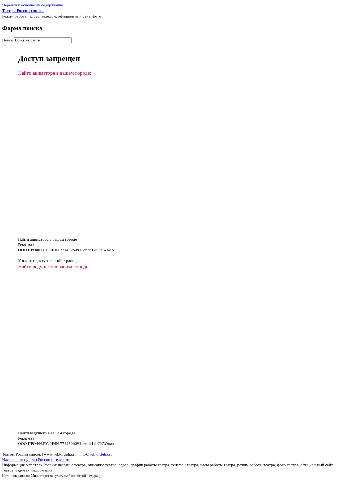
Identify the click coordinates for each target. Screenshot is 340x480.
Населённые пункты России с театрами (36, 459)
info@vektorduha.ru (96, 454)
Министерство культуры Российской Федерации (67, 475)
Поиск (8, 40)
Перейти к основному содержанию (32, 4)
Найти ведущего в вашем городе (46, 432)
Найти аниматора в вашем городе (47, 239)
